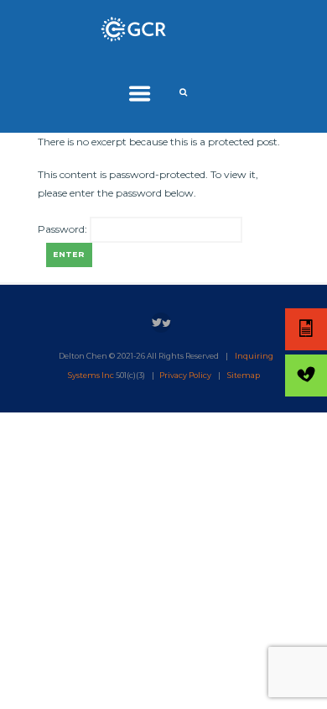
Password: (64, 229)
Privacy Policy (185, 375)
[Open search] (184, 92)
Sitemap (243, 375)
